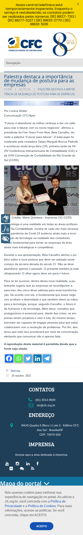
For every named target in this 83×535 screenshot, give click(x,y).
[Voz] (5, 228)
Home (8, 89)
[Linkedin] (37, 358)
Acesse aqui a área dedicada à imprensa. (41, 454)
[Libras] (5, 218)
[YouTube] (8, 463)
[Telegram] (46, 358)
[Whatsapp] (18, 358)
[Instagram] (18, 463)
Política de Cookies (42, 506)
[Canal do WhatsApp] (23, 468)
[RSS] (33, 468)
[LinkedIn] (29, 463)
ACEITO (41, 526)
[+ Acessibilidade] (5, 238)
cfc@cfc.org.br (45, 405)
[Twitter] (27, 358)
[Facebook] (8, 358)
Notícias (25, 89)
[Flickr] (12, 468)
